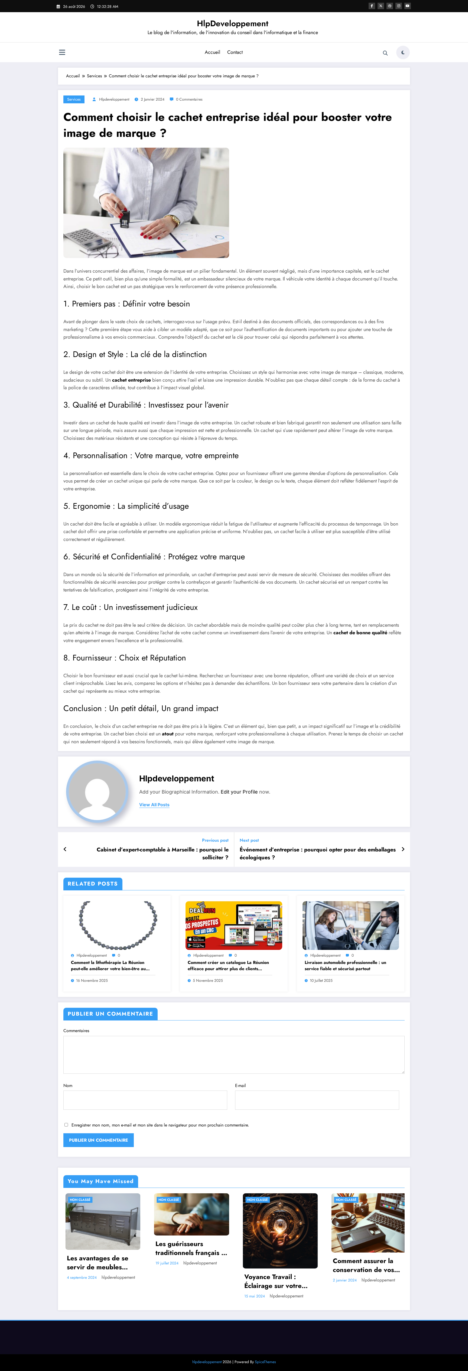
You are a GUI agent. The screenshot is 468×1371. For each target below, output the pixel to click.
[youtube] (407, 6)
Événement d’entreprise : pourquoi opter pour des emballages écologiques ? (318, 853)
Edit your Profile (239, 792)
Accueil (212, 52)
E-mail (240, 1085)
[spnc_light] (403, 52)
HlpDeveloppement (232, 23)
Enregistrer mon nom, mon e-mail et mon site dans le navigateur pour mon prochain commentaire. (160, 1125)
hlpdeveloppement (114, 99)
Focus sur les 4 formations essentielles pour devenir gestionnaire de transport (353, 1256)
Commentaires (76, 1031)
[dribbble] (389, 6)
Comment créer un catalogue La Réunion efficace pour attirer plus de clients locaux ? (228, 966)
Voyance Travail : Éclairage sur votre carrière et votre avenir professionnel (176, 1281)
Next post (249, 840)
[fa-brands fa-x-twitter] (381, 6)
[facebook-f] (372, 6)
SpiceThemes (265, 1362)
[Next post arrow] (403, 849)
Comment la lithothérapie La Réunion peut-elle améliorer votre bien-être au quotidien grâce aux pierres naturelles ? (111, 966)
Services (74, 99)
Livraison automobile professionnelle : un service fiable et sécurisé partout (345, 966)
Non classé (65, 1199)
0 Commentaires (189, 99)
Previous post (215, 840)
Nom (67, 1085)
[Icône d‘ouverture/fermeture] (62, 53)
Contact (235, 52)
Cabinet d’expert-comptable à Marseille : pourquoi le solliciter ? (163, 853)
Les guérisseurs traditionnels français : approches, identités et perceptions (87, 1248)
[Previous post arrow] (65, 849)
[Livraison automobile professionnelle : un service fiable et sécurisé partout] (351, 925)
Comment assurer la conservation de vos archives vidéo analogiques (260, 1265)
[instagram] (398, 6)
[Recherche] (385, 53)
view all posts (154, 804)
